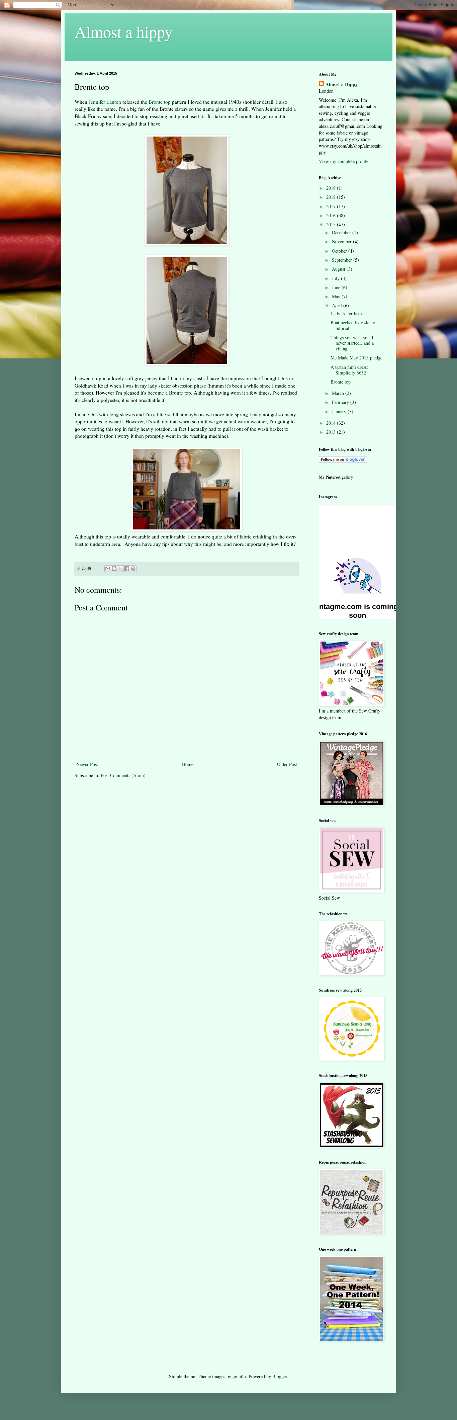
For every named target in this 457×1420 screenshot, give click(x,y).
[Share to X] (120, 568)
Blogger (279, 1376)
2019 (331, 188)
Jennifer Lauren (105, 101)
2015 (331, 224)
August (339, 269)
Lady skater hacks (347, 313)
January (340, 411)
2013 (331, 432)
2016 (331, 215)
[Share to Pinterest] (133, 568)
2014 (331, 423)
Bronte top (160, 101)
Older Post (287, 764)
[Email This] (107, 568)
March (338, 393)
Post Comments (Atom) (123, 775)
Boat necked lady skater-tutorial (354, 325)
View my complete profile (343, 161)
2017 (331, 206)
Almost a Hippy (342, 84)
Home (187, 764)
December (342, 232)
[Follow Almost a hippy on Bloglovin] (343, 461)
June (337, 287)
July (336, 278)
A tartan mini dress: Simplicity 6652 (349, 370)
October (340, 251)
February (341, 402)
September (342, 260)
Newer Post (87, 764)
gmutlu (239, 1376)
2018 (331, 197)
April (337, 305)
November (342, 241)
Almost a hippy (124, 31)
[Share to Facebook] (126, 568)
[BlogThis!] (114, 568)
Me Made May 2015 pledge (356, 357)
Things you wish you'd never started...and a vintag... (352, 343)
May (337, 296)
